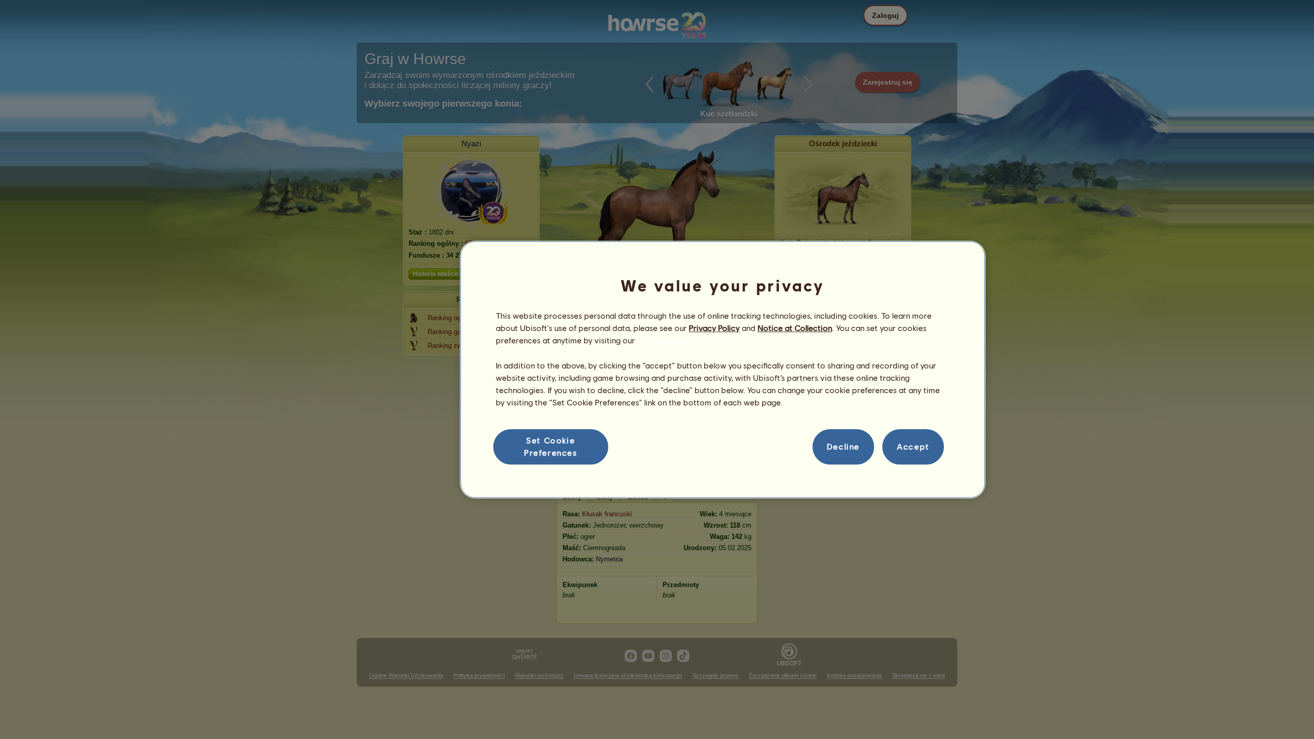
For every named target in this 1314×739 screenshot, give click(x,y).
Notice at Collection (795, 328)
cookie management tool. (684, 340)
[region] (723, 369)
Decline (843, 447)
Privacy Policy (714, 328)
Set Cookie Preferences (550, 446)
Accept (913, 447)
